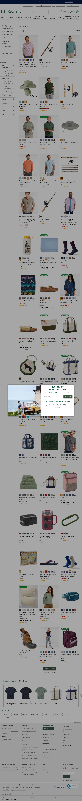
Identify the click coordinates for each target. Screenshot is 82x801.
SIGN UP (68, 397)
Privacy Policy (57, 407)
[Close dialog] (72, 386)
